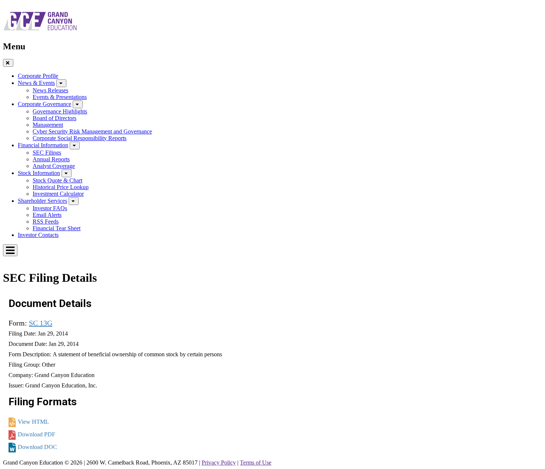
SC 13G (40, 323)
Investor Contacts (38, 235)
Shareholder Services (42, 201)
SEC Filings (47, 152)
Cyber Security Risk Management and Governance (92, 131)
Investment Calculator (58, 194)
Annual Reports (51, 159)
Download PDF (36, 434)
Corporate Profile (38, 76)
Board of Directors (54, 118)
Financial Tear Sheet (56, 228)
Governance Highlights (60, 111)
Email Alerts (47, 215)
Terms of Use (255, 462)
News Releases (50, 90)
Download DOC (37, 447)
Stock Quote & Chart (57, 180)
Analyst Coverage (54, 166)
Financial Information (43, 145)
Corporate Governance (44, 104)
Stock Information (39, 173)
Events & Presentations (60, 97)
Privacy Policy (219, 462)
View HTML (33, 422)
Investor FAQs (50, 208)
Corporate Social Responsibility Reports (79, 138)
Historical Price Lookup (61, 187)
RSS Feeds (46, 221)
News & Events (36, 83)
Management (48, 125)
